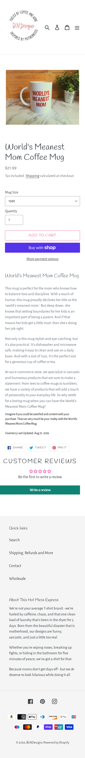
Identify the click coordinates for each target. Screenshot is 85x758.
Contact (15, 566)
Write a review (40, 490)
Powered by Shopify (56, 742)
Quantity (11, 211)
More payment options (42, 259)
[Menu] (77, 27)
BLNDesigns (34, 742)
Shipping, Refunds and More (31, 553)
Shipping (32, 176)
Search (14, 540)
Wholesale (17, 579)
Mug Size (11, 192)
